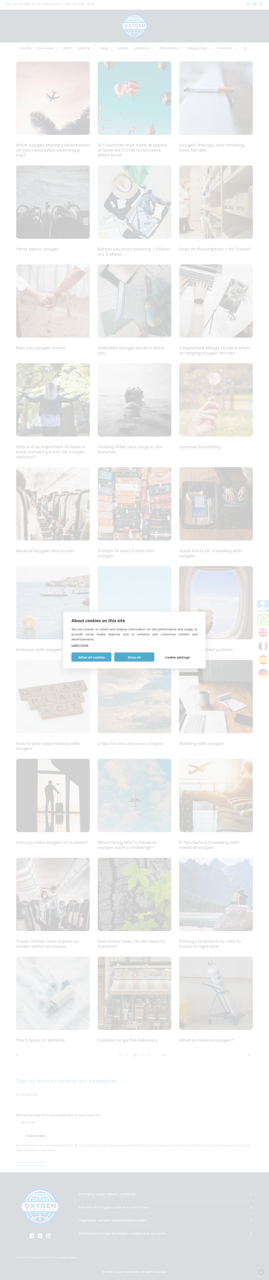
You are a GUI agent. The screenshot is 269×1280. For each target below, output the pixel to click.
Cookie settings (177, 657)
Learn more (79, 645)
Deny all (134, 657)
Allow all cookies (91, 657)
